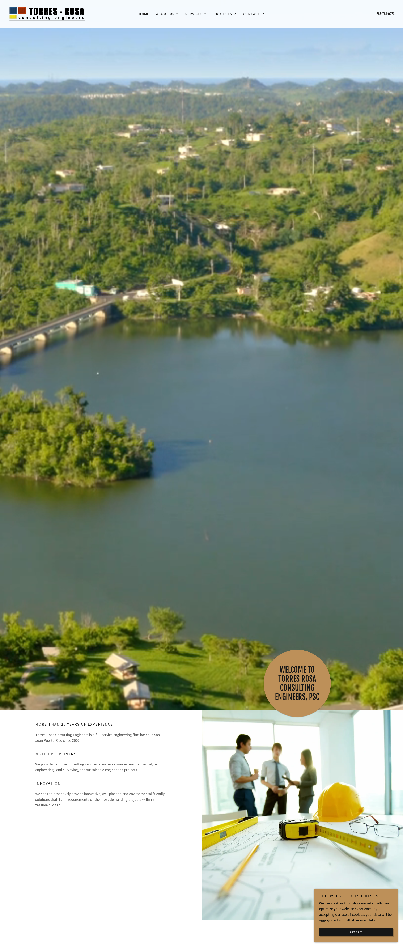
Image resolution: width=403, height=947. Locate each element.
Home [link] (144, 14)
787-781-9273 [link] (386, 14)
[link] (47, 13)
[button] (167, 13)
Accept (356, 932)
